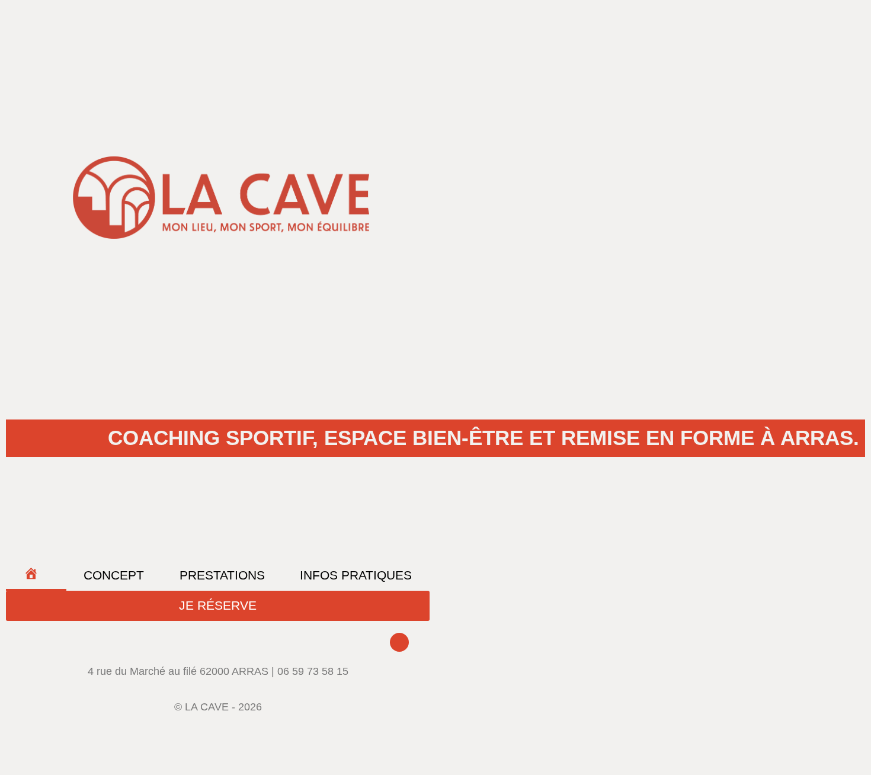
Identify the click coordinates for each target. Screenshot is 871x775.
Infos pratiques (356, 575)
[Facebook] (399, 642)
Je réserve (218, 605)
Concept (114, 575)
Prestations (222, 575)
